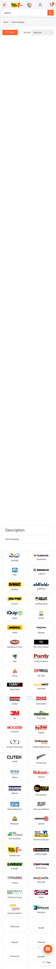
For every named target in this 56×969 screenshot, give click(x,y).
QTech (41, 618)
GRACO (42, 574)
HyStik (41, 732)
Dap (15, 661)
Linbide (14, 868)
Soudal (15, 704)
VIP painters (41, 795)
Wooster (15, 731)
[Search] (50, 12)
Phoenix (41, 942)
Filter (11, 32)
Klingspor (14, 824)
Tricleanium (41, 763)
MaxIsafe (41, 882)
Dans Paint (15, 689)
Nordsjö (14, 560)
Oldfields (41, 589)
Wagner (14, 942)
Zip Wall (41, 675)
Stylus (14, 777)
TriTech (15, 883)
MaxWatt (41, 688)
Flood (14, 676)
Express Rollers (15, 913)
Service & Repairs (41, 839)
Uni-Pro (14, 604)
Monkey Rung (41, 604)
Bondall (41, 956)
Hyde (41, 897)
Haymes (41, 632)
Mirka (14, 632)
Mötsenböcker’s (14, 809)
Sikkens (14, 793)
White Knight (41, 854)
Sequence (14, 956)
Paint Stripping (18, 22)
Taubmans (41, 559)
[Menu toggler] (4, 5)
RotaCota (14, 926)
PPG (15, 575)
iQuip (14, 618)
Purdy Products (41, 661)
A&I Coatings (15, 838)
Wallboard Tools (14, 647)
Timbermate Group (41, 747)
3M (14, 718)
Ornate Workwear (15, 747)
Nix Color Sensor (41, 647)
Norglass (41, 912)
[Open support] (48, 949)
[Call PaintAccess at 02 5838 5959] (29, 5)
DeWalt (14, 589)
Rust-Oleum (41, 868)
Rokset (41, 777)
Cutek (14, 761)
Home (5, 22)
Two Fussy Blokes (41, 809)
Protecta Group (15, 897)
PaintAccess (14, 855)
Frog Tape (41, 718)
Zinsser (41, 824)
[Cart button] (51, 5)
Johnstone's (41, 704)
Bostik (41, 928)
